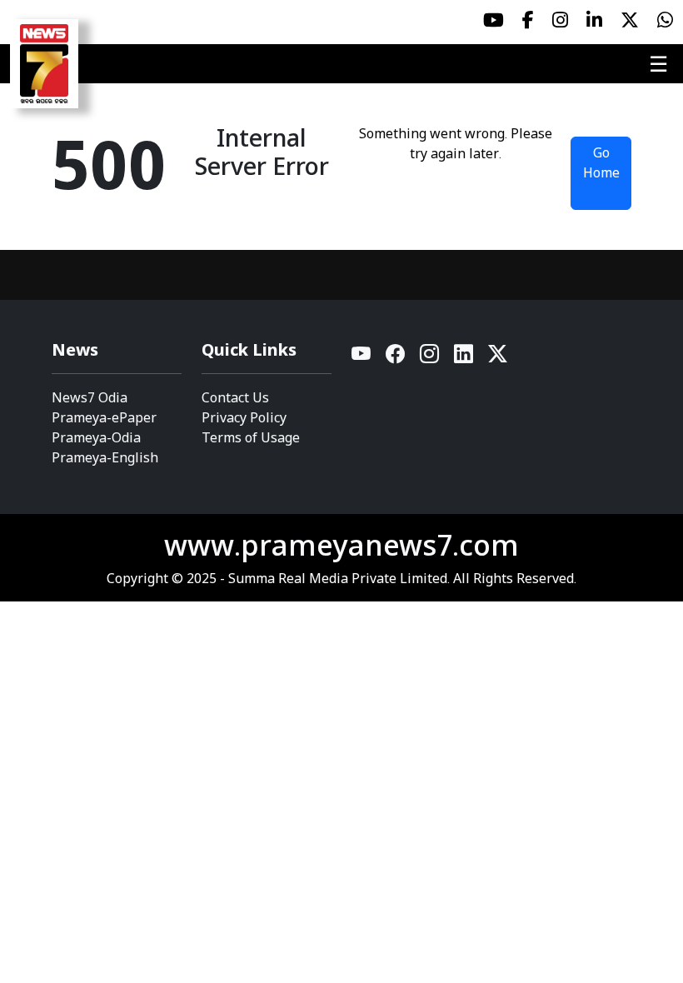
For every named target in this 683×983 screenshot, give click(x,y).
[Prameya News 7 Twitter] (630, 20)
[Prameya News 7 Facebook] (528, 20)
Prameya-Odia (96, 437)
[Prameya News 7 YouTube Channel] (493, 20)
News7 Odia (89, 397)
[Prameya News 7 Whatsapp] (665, 20)
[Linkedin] (464, 357)
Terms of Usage (251, 437)
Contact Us (235, 397)
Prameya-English (105, 457)
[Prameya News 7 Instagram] (560, 20)
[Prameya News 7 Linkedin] (594, 20)
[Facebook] (396, 357)
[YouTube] (361, 357)
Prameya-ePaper (104, 417)
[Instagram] (430, 357)
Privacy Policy (244, 417)
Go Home (601, 162)
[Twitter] (497, 357)
